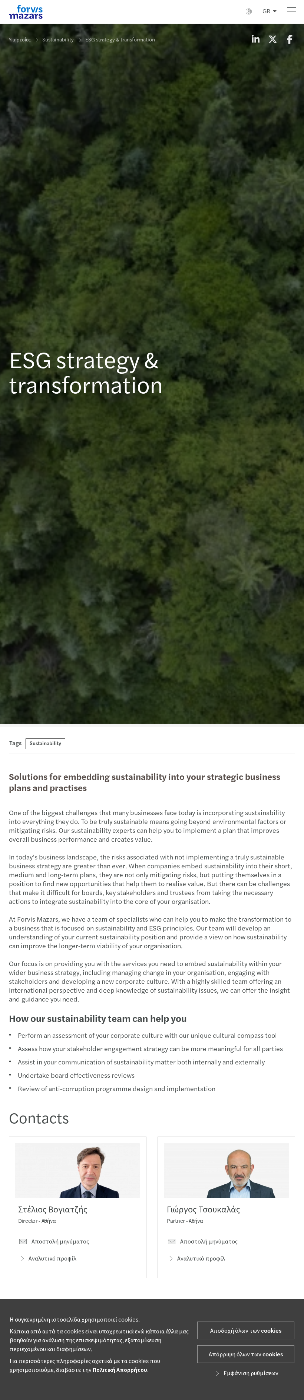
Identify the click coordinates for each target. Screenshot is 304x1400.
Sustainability (58, 40)
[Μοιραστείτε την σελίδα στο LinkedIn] (255, 40)
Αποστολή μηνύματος (59, 1242)
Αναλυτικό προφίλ (52, 1259)
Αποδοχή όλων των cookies (245, 1331)
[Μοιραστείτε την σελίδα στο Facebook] (289, 40)
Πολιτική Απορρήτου (120, 1370)
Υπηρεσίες (20, 40)
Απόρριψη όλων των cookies (246, 1354)
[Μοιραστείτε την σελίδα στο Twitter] (272, 40)
